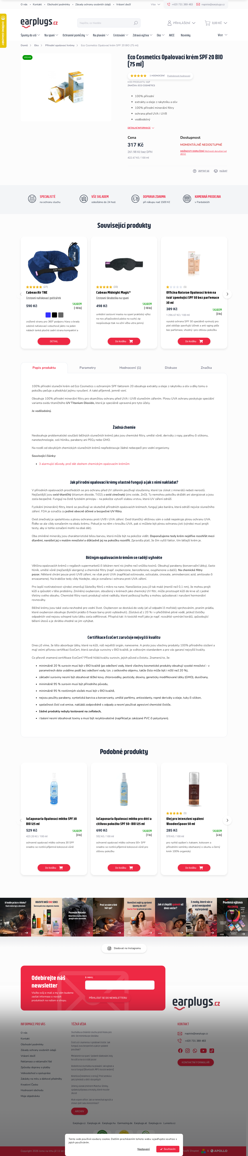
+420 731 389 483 (195, 1041)
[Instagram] (187, 1050)
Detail (54, 341)
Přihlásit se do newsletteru (108, 997)
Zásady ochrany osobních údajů (93, 4)
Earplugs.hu (109, 1123)
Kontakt (37, 4)
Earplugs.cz (79, 1123)
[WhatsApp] (195, 1050)
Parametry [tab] (88, 368)
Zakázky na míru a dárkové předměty (41, 1079)
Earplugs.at (140, 1123)
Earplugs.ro (155, 1123)
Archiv (79, 1111)
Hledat (135, 22)
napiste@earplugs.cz (196, 1033)
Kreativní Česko (29, 1084)
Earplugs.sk (93, 1123)
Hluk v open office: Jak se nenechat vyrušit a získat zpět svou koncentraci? (92, 1101)
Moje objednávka (30, 1096)
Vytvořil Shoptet (189, 1151)
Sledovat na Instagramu (127, 948)
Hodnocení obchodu (32, 1090)
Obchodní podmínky (58, 4)
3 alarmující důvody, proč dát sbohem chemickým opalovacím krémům (84, 464)
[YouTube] (203, 1050)
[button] (227, 294)
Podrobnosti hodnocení (178, 75)
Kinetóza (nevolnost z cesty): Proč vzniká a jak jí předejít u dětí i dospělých (91, 1078)
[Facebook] (180, 1050)
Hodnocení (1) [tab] (130, 368)
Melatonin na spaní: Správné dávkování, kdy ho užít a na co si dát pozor (92, 1057)
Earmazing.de (124, 1123)
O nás (24, 4)
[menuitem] (31, 35)
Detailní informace (139, 127)
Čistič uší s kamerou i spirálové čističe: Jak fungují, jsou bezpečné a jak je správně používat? (90, 1046)
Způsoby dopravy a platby (35, 1067)
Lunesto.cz (169, 1123)
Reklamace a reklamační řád (36, 1061)
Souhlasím (170, 1149)
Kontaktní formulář (196, 1062)
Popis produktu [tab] (44, 368)
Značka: (141, 85)
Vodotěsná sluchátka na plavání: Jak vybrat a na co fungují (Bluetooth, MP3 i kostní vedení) (92, 1068)
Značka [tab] (206, 368)
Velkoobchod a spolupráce (35, 1073)
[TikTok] (211, 1050)
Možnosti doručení (203, 153)
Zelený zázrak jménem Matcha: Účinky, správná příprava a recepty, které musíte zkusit (90, 1090)
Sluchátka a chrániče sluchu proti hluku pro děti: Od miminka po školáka (91, 1034)
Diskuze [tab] (171, 368)
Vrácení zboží (123, 4)
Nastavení (143, 1149)
